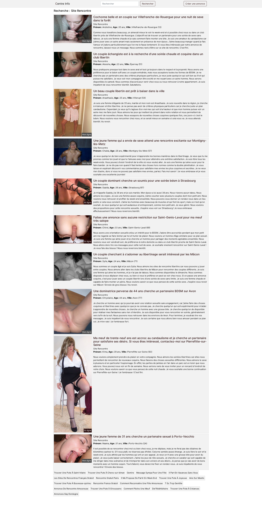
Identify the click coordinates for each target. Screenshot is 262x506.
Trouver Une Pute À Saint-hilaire (70, 472)
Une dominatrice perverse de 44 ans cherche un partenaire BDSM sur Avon (144, 291)
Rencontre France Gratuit (105, 483)
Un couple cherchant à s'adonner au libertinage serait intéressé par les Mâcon (146, 254)
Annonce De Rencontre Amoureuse (71, 488)
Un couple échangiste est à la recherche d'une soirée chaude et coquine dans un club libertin (148, 55)
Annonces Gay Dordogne (66, 494)
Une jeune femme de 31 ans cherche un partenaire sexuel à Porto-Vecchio (143, 436)
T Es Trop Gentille (173, 483)
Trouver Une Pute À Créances (184, 488)
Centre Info (62, 3)
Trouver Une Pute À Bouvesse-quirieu (72, 483)
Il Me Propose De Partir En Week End (139, 478)
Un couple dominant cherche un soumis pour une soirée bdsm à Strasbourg (144, 180)
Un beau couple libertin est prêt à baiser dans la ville (128, 91)
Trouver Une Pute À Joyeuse (173, 478)
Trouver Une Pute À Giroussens (106, 488)
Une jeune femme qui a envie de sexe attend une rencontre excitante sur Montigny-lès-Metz (149, 142)
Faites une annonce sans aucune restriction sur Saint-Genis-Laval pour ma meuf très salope (147, 219)
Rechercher (148, 3)
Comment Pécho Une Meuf (137, 488)
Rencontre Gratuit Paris (107, 478)
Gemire (130, 472)
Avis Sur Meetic (196, 478)
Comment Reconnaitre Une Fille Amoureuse (141, 483)
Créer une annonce (195, 3)
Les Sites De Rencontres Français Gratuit (74, 478)
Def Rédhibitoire (160, 488)
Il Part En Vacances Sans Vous (183, 472)
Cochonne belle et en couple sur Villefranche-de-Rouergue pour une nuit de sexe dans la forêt (148, 18)
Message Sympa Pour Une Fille (151, 472)
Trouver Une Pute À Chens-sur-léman (106, 472)
